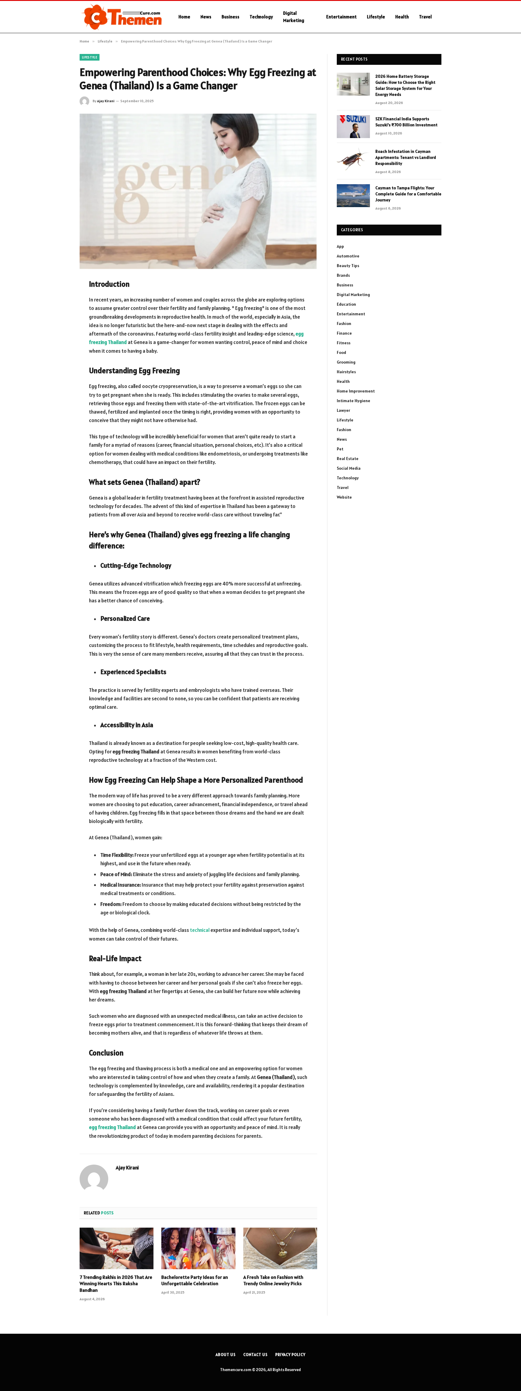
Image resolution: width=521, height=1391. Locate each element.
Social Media (349, 468)
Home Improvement (356, 391)
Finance (344, 333)
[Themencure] (121, 16)
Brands (343, 275)
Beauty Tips (348, 265)
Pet (340, 449)
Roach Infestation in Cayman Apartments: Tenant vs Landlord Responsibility (405, 157)
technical (200, 930)
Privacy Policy (290, 1354)
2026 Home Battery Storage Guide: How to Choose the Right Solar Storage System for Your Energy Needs (405, 85)
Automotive (348, 256)
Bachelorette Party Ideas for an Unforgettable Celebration (194, 1280)
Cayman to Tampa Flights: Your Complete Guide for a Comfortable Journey (408, 194)
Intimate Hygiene (353, 400)
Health (402, 17)
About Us (225, 1354)
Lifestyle (376, 17)
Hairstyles (346, 371)
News (206, 17)
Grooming (346, 362)
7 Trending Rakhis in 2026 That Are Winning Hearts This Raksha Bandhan (116, 1283)
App (340, 246)
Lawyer (343, 410)
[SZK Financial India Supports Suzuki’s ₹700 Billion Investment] (353, 126)
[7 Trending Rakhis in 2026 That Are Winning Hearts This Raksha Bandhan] (116, 1248)
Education (346, 304)
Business (230, 17)
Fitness (343, 342)
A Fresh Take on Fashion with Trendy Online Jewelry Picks (273, 1280)
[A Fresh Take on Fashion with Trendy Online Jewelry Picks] (280, 1248)
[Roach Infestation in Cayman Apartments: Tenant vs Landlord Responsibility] (353, 159)
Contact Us (255, 1354)
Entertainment (341, 17)
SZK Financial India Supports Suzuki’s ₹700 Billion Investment (406, 122)
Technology (261, 17)
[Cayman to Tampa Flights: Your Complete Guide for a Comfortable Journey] (353, 195)
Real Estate (347, 458)
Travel (425, 17)
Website (344, 497)
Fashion (344, 323)
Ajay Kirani (105, 101)
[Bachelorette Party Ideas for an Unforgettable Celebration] (198, 1248)
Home (184, 17)
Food (341, 352)
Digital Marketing (293, 16)
